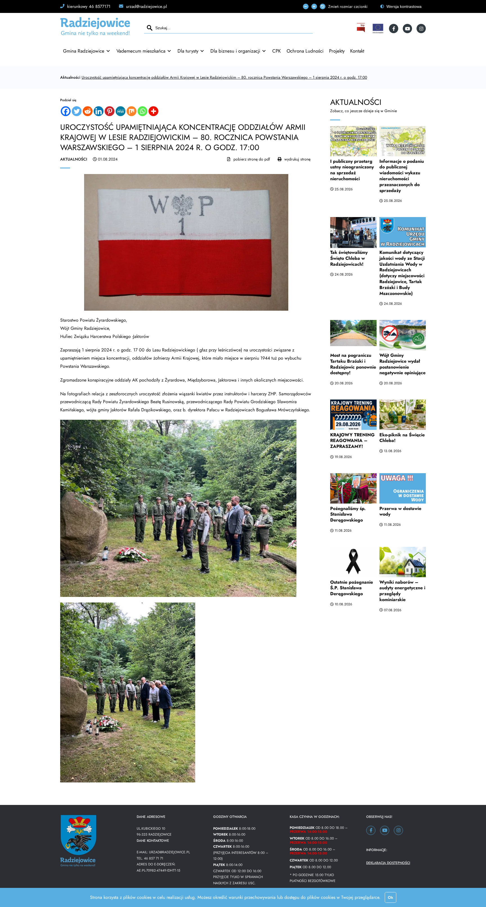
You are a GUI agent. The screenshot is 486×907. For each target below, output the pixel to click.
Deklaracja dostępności (388, 862)
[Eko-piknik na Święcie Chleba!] (402, 414)
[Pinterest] (109, 111)
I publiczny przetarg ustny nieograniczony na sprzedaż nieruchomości (352, 170)
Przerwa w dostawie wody (400, 511)
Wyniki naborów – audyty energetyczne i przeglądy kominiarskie (402, 591)
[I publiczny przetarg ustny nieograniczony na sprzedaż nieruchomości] (353, 140)
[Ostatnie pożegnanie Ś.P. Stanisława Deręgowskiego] (353, 561)
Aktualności (70, 77)
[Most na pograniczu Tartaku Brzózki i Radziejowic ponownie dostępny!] (353, 334)
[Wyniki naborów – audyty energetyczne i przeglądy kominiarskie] (402, 561)
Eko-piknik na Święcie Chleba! (402, 438)
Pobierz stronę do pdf (251, 159)
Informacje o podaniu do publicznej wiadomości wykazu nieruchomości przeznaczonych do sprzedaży (401, 176)
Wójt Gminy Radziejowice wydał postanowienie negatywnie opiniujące (402, 364)
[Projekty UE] (377, 28)
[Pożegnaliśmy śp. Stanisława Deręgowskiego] (353, 487)
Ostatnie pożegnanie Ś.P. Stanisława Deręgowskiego (351, 588)
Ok (390, 897)
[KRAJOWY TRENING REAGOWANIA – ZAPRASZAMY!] (353, 414)
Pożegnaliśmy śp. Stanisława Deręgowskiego (348, 514)
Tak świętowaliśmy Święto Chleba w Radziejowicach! (349, 258)
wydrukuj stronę (297, 159)
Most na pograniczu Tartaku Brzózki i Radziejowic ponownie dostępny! (353, 364)
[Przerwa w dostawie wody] (402, 487)
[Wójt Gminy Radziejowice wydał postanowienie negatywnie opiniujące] (402, 334)
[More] (153, 111)
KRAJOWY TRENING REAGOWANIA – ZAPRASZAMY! (352, 441)
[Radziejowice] (95, 34)
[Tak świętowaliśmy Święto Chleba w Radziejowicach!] (353, 231)
